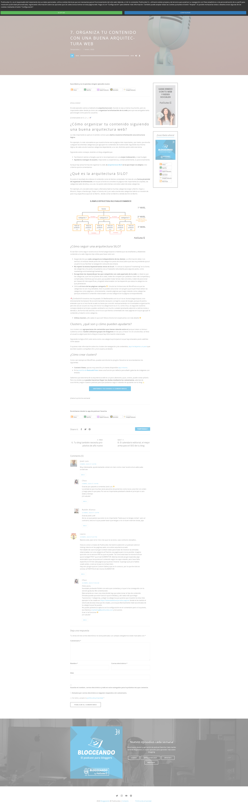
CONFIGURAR (185, 13)
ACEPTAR (61, 13)
